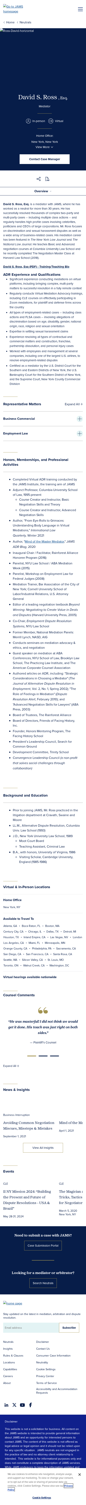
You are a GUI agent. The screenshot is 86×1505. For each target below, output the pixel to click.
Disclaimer (42, 1342)
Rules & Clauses (13, 1355)
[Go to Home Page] (14, 1303)
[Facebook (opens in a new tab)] (30, 1405)
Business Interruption (16, 1115)
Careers (8, 1376)
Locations (9, 1362)
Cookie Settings (46, 1369)
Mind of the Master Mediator (44, 541)
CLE (5, 1184)
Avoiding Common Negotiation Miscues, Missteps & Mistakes (28, 1125)
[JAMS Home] (19, 9)
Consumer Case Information (53, 1355)
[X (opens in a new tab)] (14, 1405)
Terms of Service (46, 1383)
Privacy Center (45, 1376)
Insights (8, 1348)
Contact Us (43, 1348)
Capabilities (10, 1369)
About (7, 1383)
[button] (39, 179)
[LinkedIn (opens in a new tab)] (6, 1405)
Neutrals (8, 1342)
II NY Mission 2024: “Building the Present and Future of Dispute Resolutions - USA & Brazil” (27, 1200)
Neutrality (42, 1362)
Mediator (44, 106)
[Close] (79, 1474)
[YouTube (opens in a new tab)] (22, 1405)
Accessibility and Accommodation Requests (56, 1390)
